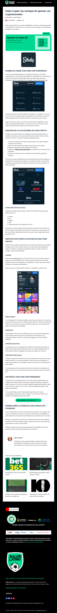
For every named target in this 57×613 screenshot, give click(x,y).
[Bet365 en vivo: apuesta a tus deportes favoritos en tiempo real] (16, 485)
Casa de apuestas (17, 17)
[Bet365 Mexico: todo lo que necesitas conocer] (16, 464)
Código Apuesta (49, 2)
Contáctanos (22, 588)
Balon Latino (8, 17)
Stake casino (17, 258)
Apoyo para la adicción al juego (33, 542)
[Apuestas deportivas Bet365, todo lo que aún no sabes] (41, 464)
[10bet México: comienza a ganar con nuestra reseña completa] (41, 485)
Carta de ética (20, 578)
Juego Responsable (11, 588)
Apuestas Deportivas (22, 2)
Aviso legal (40, 578)
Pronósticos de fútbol (36, 2)
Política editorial (31, 578)
